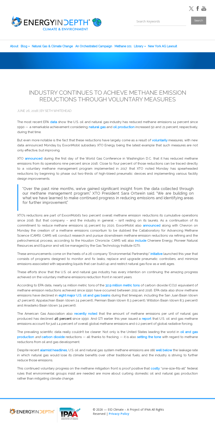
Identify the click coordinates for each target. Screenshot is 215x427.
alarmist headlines (53, 350)
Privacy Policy (119, 414)
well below (164, 350)
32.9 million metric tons (122, 285)
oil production (123, 127)
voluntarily (160, 140)
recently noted (85, 314)
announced (33, 158)
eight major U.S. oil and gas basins (84, 295)
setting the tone (149, 337)
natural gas (97, 127)
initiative (157, 254)
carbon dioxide (53, 337)
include (140, 240)
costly (155, 368)
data (53, 122)
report (146, 319)
